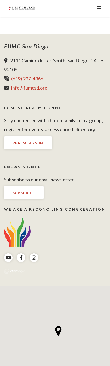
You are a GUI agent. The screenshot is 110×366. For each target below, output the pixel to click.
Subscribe (24, 192)
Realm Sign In (28, 143)
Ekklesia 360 (14, 271)
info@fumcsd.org (29, 88)
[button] (58, 331)
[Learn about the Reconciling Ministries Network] (17, 231)
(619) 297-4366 (27, 79)
